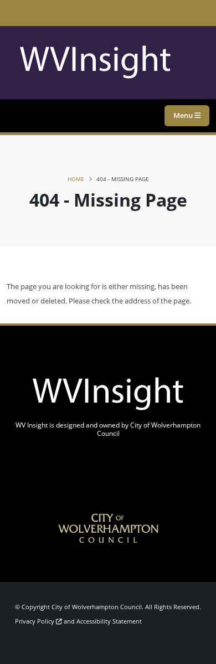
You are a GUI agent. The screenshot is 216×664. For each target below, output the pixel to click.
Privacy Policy (35, 621)
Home (76, 179)
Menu (183, 115)
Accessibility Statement (109, 621)
